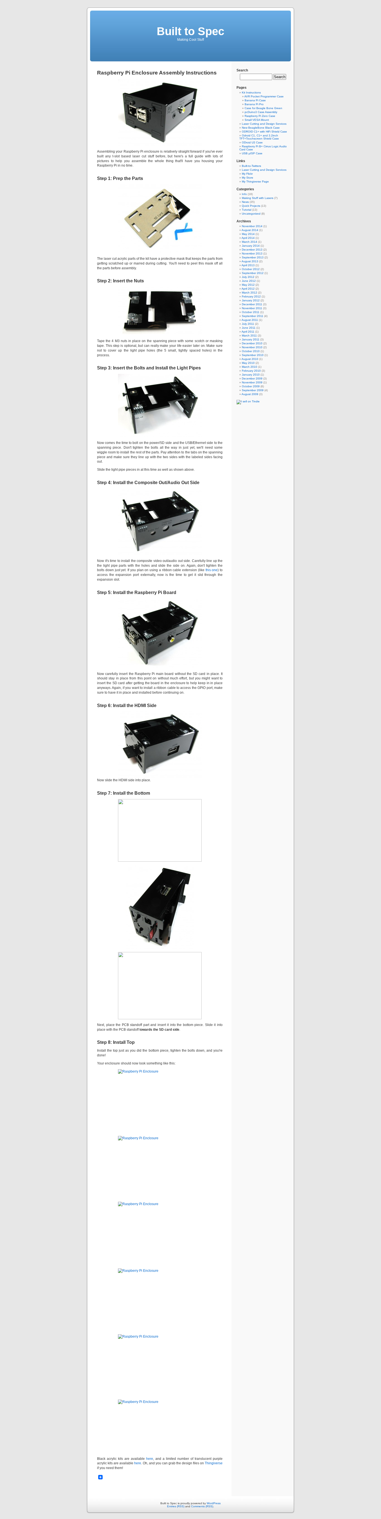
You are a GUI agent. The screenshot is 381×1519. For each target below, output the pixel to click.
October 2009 (251, 386)
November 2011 (252, 308)
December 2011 (252, 304)
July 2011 (248, 323)
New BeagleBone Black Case (261, 127)
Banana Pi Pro (254, 104)
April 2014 (248, 237)
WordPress (214, 1503)
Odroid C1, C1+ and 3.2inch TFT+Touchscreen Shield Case (259, 137)
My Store (247, 177)
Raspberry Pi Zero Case (260, 115)
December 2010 (252, 343)
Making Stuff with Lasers (257, 198)
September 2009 (253, 390)
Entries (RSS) (175, 1506)
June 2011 (248, 327)
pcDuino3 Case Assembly (261, 112)
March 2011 (249, 335)
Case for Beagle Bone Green (263, 108)
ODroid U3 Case (252, 142)
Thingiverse (214, 1463)
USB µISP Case (252, 153)
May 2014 (248, 233)
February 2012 (251, 296)
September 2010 (253, 355)
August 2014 (250, 230)
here (149, 1459)
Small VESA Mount (257, 119)
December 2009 (252, 378)
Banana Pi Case (255, 100)
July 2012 (248, 276)
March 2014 (249, 241)
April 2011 (248, 331)
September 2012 (253, 273)
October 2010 (251, 351)
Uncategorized (251, 213)
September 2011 (252, 316)
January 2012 (251, 300)
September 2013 (253, 257)
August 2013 (250, 261)
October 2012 (251, 269)
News (245, 201)
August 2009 (250, 394)
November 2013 (252, 253)
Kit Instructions (251, 92)
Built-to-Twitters (251, 165)
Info (244, 194)
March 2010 (249, 366)
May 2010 (248, 362)
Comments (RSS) (202, 1506)
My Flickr (247, 173)
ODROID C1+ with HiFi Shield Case (264, 131)
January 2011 (250, 339)
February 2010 (251, 370)
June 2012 (249, 280)
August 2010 (250, 358)
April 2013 (248, 265)
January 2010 (251, 374)
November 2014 (252, 226)
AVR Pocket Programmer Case (264, 96)
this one (212, 570)
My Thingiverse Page (255, 181)
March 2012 (249, 292)
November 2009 (252, 382)
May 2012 (248, 284)
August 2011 (250, 319)
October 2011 (250, 312)
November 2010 (252, 347)
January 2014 (251, 245)
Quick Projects (251, 205)
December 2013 (252, 249)
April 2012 (248, 288)
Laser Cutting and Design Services (264, 123)
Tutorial (246, 209)
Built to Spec (190, 31)
